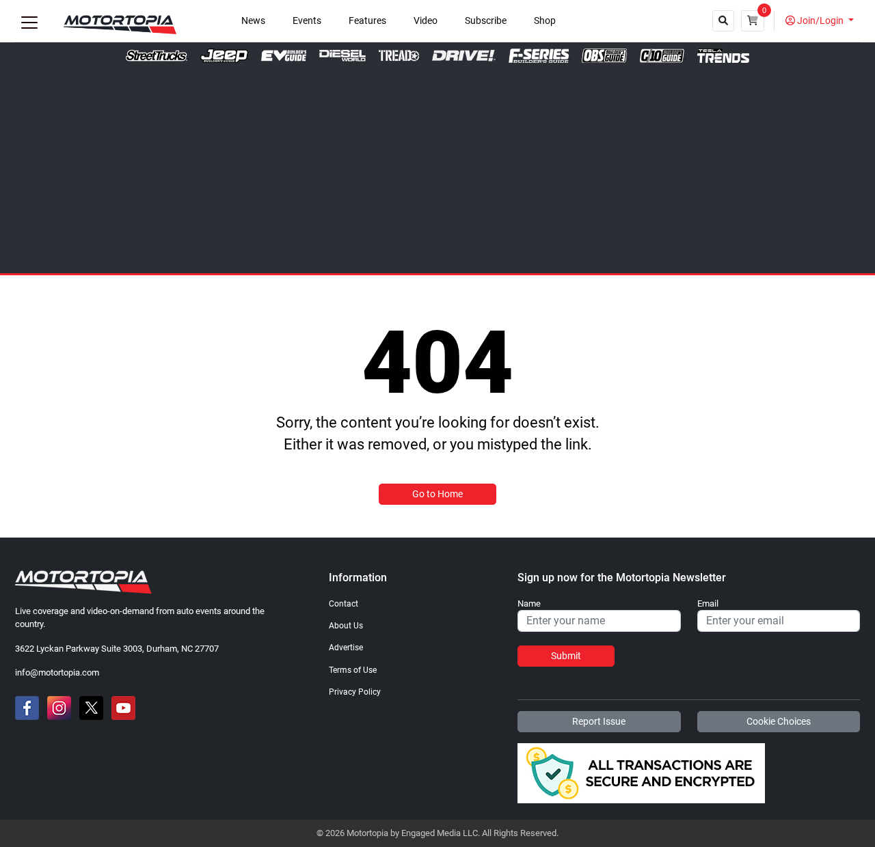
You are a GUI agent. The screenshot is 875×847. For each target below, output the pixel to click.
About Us (346, 625)
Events (307, 21)
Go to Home (437, 493)
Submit (566, 655)
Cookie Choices (778, 721)
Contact (343, 604)
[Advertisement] (437, 165)
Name (529, 604)
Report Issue (598, 721)
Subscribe (486, 21)
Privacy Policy (355, 692)
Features (367, 21)
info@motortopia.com (57, 672)
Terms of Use (353, 670)
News (253, 21)
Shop (545, 21)
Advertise (346, 647)
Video (426, 21)
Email (707, 604)
